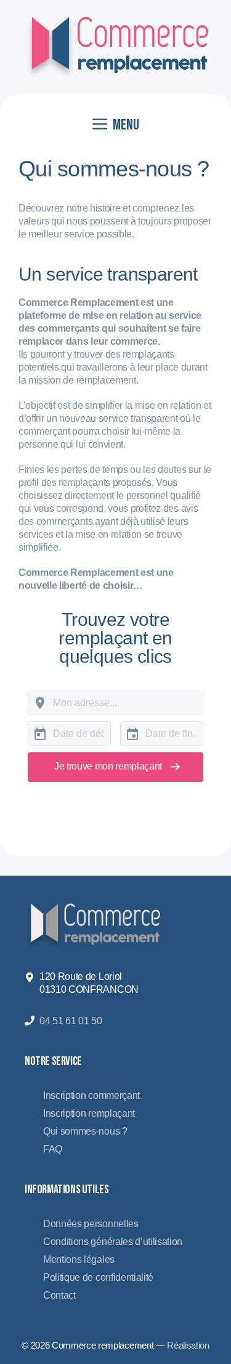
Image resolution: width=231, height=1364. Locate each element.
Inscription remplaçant (89, 1113)
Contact (59, 1295)
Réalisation (188, 1345)
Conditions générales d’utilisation (112, 1241)
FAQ (52, 1149)
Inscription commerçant (91, 1095)
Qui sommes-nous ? (85, 1131)
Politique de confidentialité (98, 1277)
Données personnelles (91, 1223)
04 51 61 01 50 (70, 1021)
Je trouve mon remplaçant (108, 766)
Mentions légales (79, 1259)
